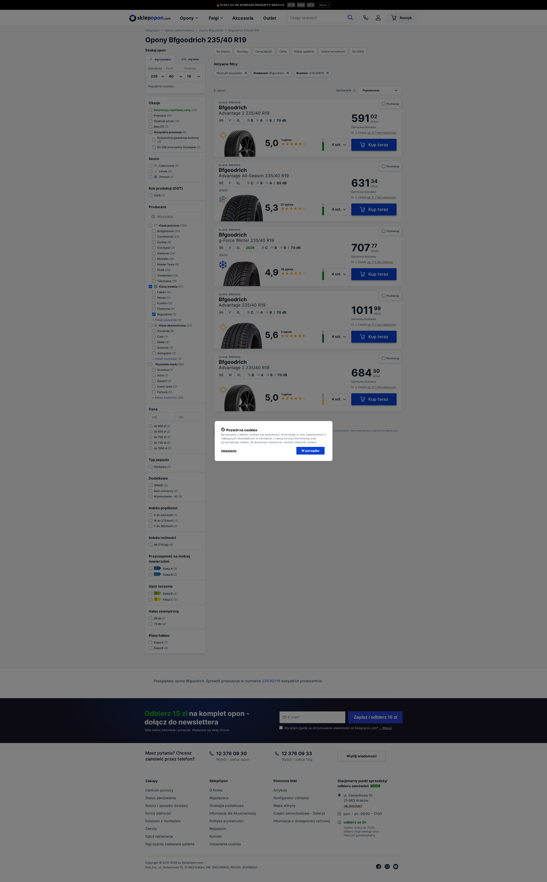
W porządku (310, 450)
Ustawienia (229, 450)
